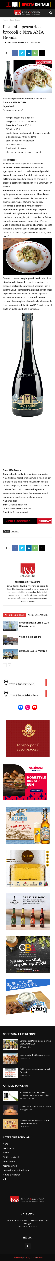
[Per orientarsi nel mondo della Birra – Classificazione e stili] (10, 1124)
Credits (40, 1257)
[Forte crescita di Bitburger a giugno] (10, 1058)
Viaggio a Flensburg (30, 636)
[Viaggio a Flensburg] (10, 640)
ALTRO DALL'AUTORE (38, 615)
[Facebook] (28, 1246)
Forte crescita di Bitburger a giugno (35, 1054)
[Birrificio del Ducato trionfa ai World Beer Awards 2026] (10, 1044)
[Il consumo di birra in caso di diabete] (10, 1110)
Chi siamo (22, 1226)
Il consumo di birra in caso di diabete (35, 1106)
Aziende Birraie (9, 630)
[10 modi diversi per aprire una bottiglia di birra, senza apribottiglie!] (10, 1096)
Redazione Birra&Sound (15, 42)
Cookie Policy (17, 1257)
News (5, 20)
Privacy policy (30, 1257)
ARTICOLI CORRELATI (14, 615)
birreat (14, 531)
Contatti (33, 1226)
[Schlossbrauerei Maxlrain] (10, 654)
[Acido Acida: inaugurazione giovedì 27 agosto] (10, 1073)
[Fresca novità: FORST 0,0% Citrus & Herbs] (10, 626)
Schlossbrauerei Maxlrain (33, 650)
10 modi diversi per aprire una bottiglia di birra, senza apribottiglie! (35, 1094)
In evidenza (15, 20)
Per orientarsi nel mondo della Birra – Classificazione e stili (35, 1122)
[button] (51, 13)
